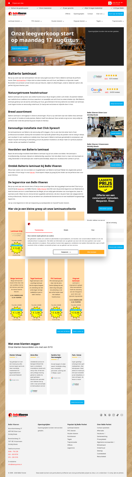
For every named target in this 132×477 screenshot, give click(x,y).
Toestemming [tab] (39, 230)
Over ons (99, 14)
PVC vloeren (71, 431)
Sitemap (100, 451)
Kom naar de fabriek (116, 14)
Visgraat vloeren (79, 21)
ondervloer (103, 473)
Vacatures (100, 433)
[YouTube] (122, 415)
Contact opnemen (103, 428)
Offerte (67, 14)
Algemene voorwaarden (105, 442)
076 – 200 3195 (13, 457)
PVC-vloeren (36, 21)
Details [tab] (66, 230)
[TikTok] (118, 415)
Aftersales (100, 431)
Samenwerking (102, 436)
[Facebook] (101, 415)
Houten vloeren (56, 21)
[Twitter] (105, 415)
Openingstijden (79, 14)
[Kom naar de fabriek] (105, 127)
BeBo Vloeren (42, 189)
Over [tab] (92, 230)
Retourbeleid (101, 456)
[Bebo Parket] (17, 14)
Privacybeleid (101, 439)
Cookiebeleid (101, 454)
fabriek (32, 172)
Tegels (98, 21)
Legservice (71, 448)
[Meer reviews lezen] (97, 76)
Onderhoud (101, 448)
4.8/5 (106, 92)
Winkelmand (101, 445)
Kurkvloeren (71, 436)
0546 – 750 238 (13, 451)
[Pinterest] (109, 415)
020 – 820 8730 (13, 454)
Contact (90, 14)
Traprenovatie (117, 21)
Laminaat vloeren (14, 21)
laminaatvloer (21, 80)
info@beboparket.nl (15, 464)
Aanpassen (64, 252)
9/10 (106, 78)
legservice (21, 189)
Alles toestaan (91, 252)
